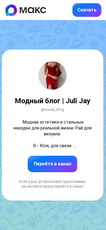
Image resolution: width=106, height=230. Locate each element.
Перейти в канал (52, 164)
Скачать (87, 10)
